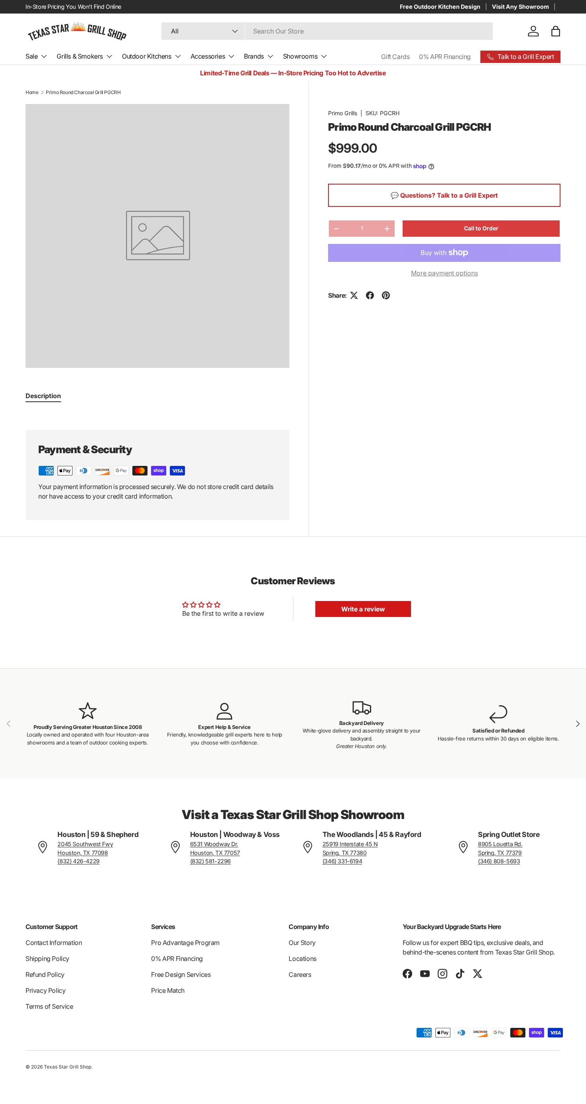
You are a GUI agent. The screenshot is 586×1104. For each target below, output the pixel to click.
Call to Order (481, 228)
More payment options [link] (444, 273)
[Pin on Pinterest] (386, 295)
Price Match (168, 990)
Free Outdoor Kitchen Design (440, 6)
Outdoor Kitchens (146, 56)
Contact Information (54, 943)
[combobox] (327, 31)
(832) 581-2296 (210, 861)
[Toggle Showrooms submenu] (323, 56)
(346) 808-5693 (499, 861)
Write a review (363, 609)
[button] (555, 31)
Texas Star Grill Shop (67, 1067)
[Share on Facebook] (370, 295)
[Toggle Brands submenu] (270, 56)
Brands (254, 56)
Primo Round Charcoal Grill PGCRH (83, 92)
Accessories (208, 56)
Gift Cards (395, 57)
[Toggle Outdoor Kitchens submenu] (178, 56)
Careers (300, 974)
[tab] (43, 396)
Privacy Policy (45, 990)
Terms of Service (49, 1006)
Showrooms (300, 56)
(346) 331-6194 (342, 861)
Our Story (302, 943)
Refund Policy (45, 974)
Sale (31, 56)
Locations (302, 959)
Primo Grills (342, 113)
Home (32, 92)
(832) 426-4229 (78, 861)
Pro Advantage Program (185, 943)
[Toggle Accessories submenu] (231, 56)
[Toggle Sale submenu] (44, 56)
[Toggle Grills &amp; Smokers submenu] (109, 56)
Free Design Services (180, 974)
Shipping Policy (47, 959)
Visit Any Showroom (520, 6)
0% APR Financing (445, 57)
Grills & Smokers (80, 56)
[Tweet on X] (354, 295)
